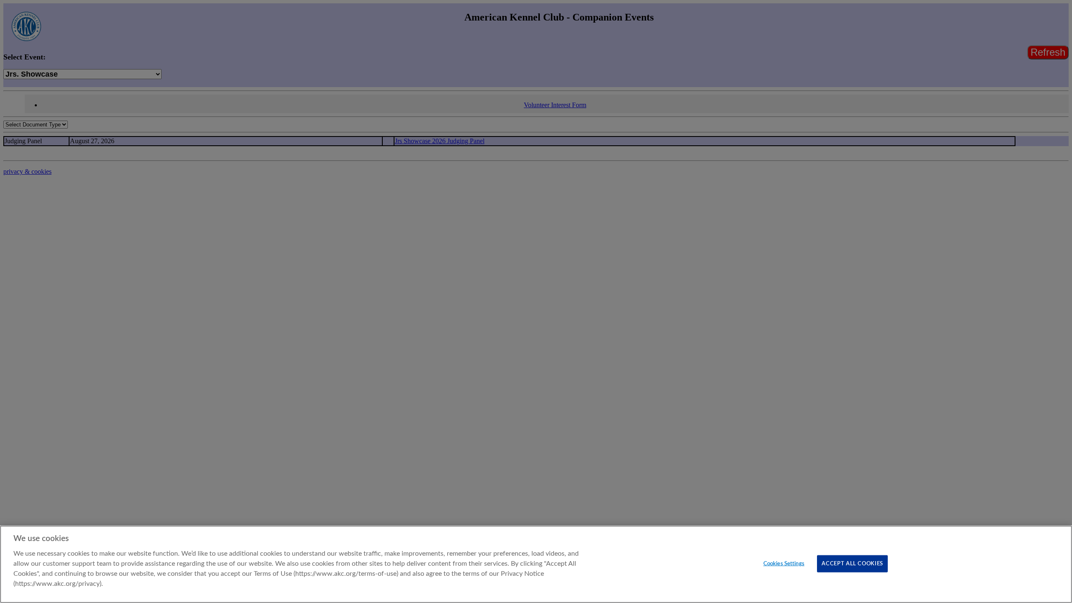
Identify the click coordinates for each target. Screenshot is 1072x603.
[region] (536, 564)
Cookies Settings (783, 563)
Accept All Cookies (852, 563)
